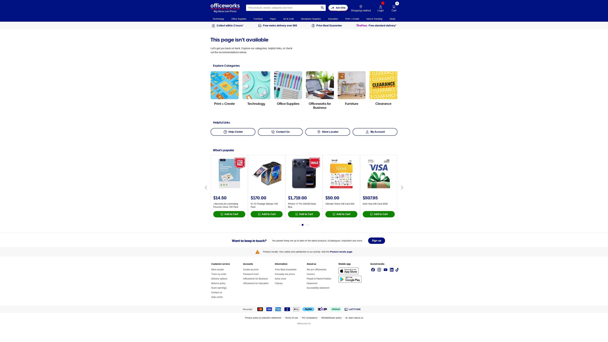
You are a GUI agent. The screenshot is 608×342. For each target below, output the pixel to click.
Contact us (216, 292)
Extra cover (280, 278)
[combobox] (286, 8)
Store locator (217, 269)
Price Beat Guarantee (286, 269)
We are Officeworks (316, 269)
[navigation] (218, 19)
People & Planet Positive (319, 278)
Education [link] (333, 19)
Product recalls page (341, 251)
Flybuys (279, 283)
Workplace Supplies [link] (311, 19)
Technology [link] (218, 19)
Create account (250, 269)
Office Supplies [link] (238, 19)
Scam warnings (219, 288)
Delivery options (219, 278)
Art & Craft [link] (288, 19)
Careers (311, 274)
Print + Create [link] (352, 19)
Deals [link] (392, 19)
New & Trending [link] (374, 19)
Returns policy (218, 283)
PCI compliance (309, 318)
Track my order (218, 274)
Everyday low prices (285, 274)
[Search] (322, 8)
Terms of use (291, 318)
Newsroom (312, 283)
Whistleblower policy (331, 318)
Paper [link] (273, 19)
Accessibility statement (318, 288)
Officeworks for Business (255, 278)
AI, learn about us (354, 318)
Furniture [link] (258, 19)
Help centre (217, 297)
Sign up (376, 240)
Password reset (251, 274)
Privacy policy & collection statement (263, 318)
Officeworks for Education (256, 283)
